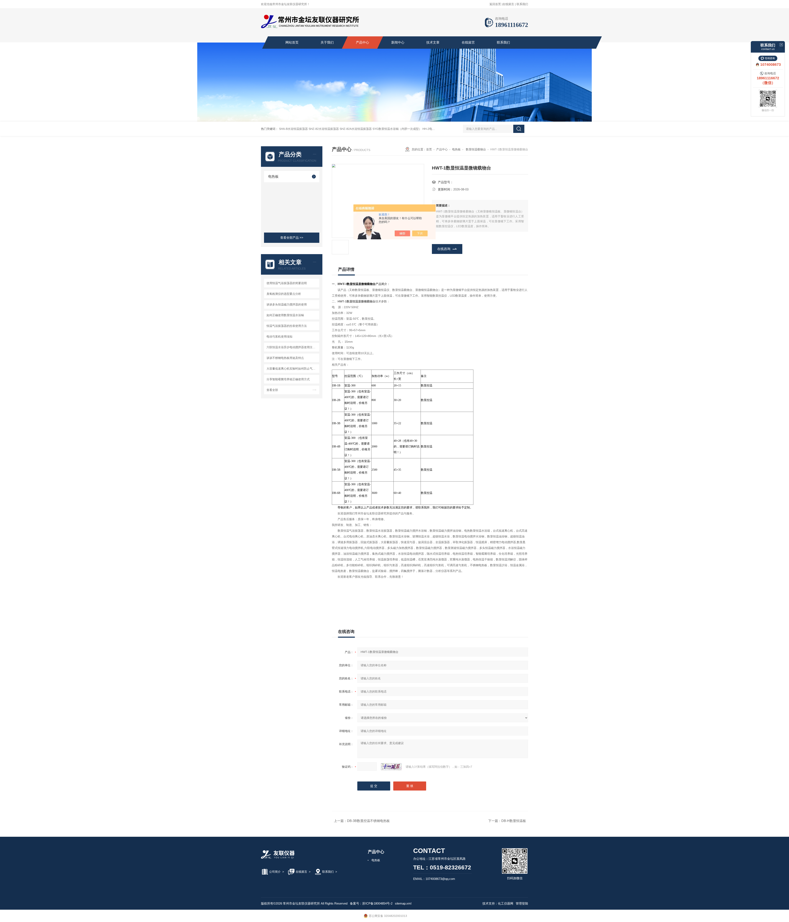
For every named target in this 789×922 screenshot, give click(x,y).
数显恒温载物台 (475, 149)
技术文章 (432, 42)
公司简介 (275, 871)
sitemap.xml (403, 903)
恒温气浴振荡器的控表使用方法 (286, 325)
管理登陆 (522, 903)
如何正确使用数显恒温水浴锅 (285, 315)
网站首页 (292, 42)
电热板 (273, 177)
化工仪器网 (505, 903)
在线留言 (508, 4)
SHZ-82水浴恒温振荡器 (324, 128)
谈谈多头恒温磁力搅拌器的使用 (286, 304)
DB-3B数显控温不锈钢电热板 (368, 821)
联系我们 (522, 4)
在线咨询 (443, 249)
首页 (429, 149)
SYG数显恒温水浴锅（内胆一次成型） (397, 128)
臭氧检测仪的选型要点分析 (283, 293)
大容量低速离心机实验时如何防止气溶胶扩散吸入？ (292, 368)
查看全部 (272, 390)
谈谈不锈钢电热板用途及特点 (285, 358)
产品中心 (362, 42)
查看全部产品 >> (291, 237)
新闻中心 (397, 42)
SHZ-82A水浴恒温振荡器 (356, 128)
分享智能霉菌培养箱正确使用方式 (288, 379)
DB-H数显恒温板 (513, 821)
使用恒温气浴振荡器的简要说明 (286, 283)
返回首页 (495, 4)
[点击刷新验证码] (391, 766)
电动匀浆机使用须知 (279, 336)
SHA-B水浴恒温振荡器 (293, 128)
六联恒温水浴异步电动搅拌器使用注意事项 (292, 347)
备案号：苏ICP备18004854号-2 (371, 903)
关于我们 (327, 42)
